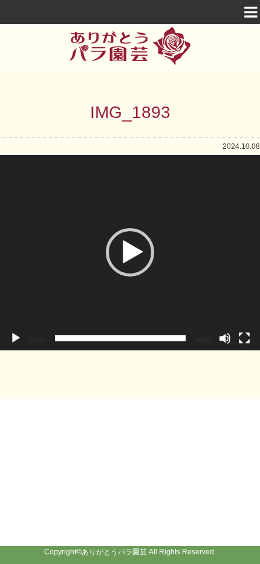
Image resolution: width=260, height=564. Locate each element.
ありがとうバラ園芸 (114, 552)
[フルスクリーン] (244, 338)
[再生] (16, 338)
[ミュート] (225, 338)
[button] (130, 252)
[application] (130, 252)
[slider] (120, 338)
